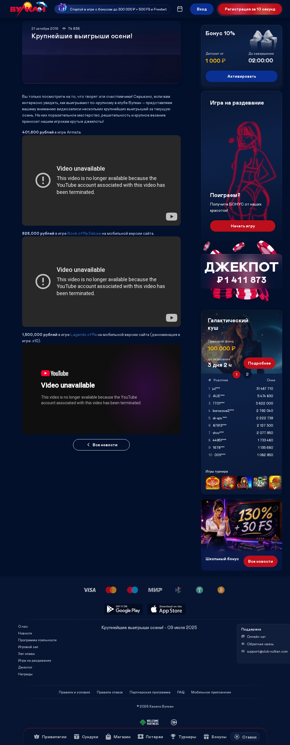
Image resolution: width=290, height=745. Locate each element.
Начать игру (243, 225)
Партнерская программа (150, 692)
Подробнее (259, 363)
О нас (23, 626)
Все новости (105, 444)
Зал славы (26, 653)
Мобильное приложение (211, 692)
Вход (202, 9)
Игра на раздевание (34, 660)
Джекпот (25, 667)
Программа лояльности (37, 640)
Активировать (241, 76)
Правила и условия (74, 692)
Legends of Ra (84, 334)
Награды (25, 674)
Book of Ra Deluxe (84, 233)
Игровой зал (28, 646)
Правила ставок (110, 692)
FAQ (180, 692)
